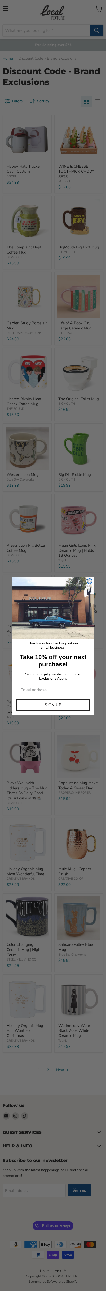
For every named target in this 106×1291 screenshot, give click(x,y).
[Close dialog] (89, 581)
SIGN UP (53, 705)
